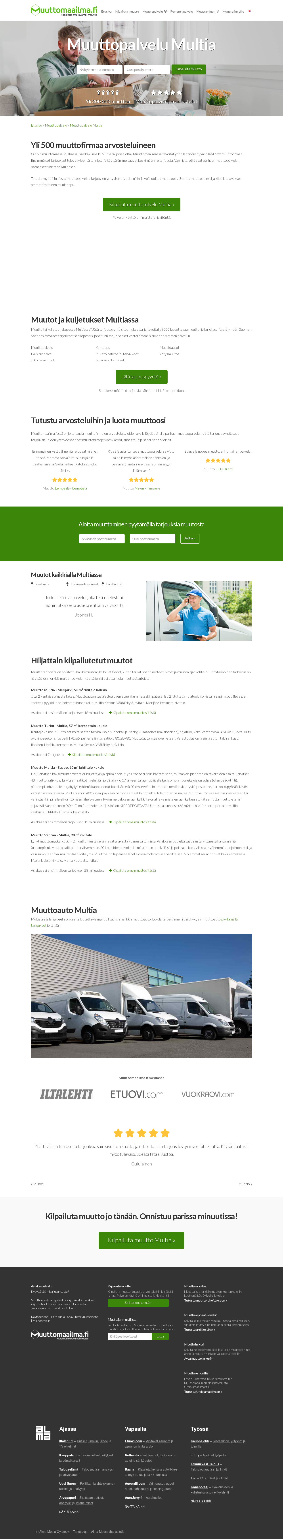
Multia (49, 690)
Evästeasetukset (64, 1308)
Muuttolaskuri (194, 1344)
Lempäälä (62, 488)
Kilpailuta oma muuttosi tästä (134, 712)
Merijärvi (65, 690)
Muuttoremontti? (196, 1373)
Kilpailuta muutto (189, 69)
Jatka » (189, 538)
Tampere (153, 488)
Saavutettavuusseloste (82, 1317)
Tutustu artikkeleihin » (199, 1329)
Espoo (62, 767)
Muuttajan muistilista (122, 1319)
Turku (49, 725)
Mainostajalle (41, 1321)
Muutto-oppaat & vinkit (200, 1315)
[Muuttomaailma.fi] (64, 10)
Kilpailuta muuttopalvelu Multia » (141, 204)
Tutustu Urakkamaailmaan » (203, 1391)
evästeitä (70, 1304)
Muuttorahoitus (195, 1286)
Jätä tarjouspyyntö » (141, 376)
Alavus (139, 488)
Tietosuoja (57, 1317)
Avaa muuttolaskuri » (198, 1358)
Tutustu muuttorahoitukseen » (205, 1300)
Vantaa (50, 835)
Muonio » (245, 1184)
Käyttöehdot (39, 1317)
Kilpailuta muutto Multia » (141, 1240)
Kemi (229, 469)
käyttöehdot (39, 1304)
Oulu (219, 469)
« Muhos (37, 1184)
